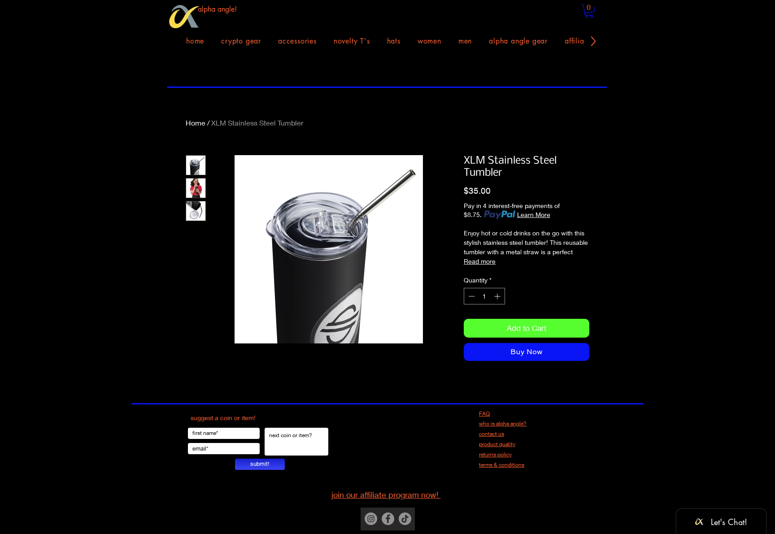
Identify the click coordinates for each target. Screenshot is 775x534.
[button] (589, 10)
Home (195, 122)
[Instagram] (371, 518)
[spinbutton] (484, 296)
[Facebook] (388, 518)
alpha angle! (217, 9)
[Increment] (498, 296)
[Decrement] (470, 296)
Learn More (533, 214)
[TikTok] (405, 518)
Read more (480, 261)
